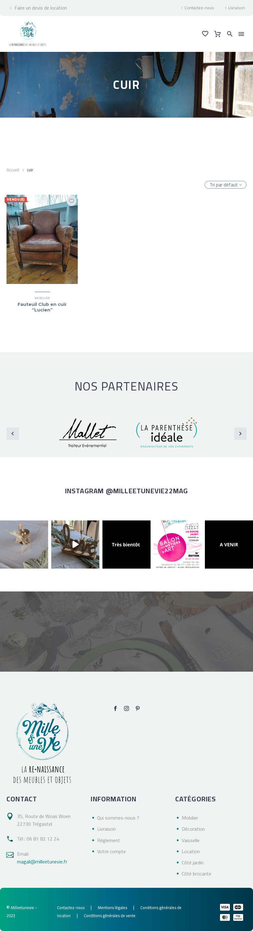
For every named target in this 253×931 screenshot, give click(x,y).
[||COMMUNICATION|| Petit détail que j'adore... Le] (24, 544)
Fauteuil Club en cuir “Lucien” (42, 307)
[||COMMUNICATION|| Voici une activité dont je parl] (75, 544)
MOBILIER (42, 298)
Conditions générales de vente (109, 915)
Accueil (12, 170)
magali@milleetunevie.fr (42, 861)
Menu (241, 34)
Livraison (236, 8)
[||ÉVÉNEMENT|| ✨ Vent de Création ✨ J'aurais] (178, 544)
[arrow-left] (12, 434)
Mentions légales (112, 907)
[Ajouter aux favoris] (72, 201)
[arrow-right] (240, 434)
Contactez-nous (199, 8)
